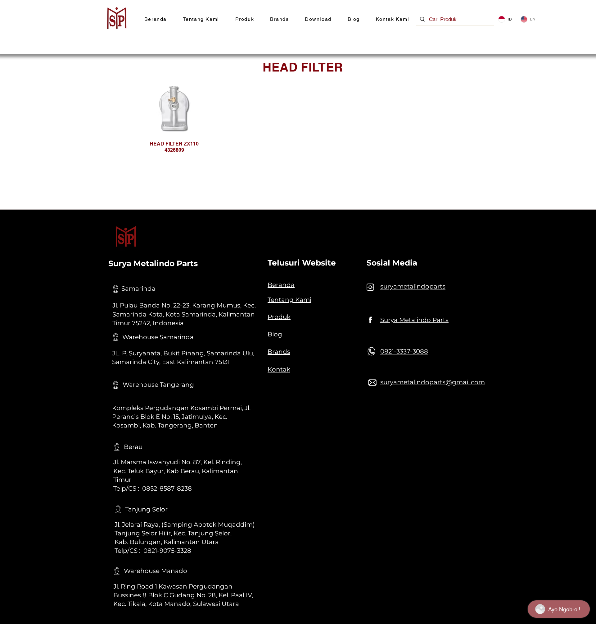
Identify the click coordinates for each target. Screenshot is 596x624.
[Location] (115, 288)
